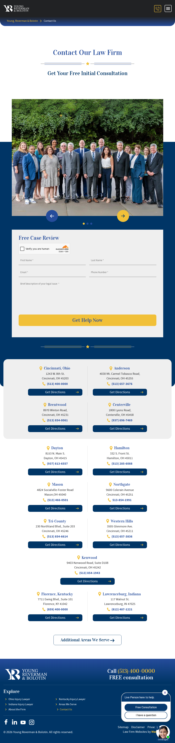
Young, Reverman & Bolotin (22, 21)
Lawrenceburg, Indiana (122, 594)
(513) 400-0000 (136, 671)
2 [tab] (87, 224)
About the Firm (17, 709)
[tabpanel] (87, 157)
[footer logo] (26, 674)
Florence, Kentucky (57, 594)
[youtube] (23, 722)
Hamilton (122, 448)
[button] (168, 8)
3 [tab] (91, 224)
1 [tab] (84, 224)
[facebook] (6, 722)
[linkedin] (14, 722)
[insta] (31, 722)
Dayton (57, 448)
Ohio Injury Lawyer (19, 699)
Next (123, 216)
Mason (57, 484)
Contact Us (66, 709)
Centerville (122, 404)
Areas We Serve (68, 704)
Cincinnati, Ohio (57, 368)
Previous (52, 216)
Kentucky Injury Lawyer (72, 699)
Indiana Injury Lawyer (21, 704)
